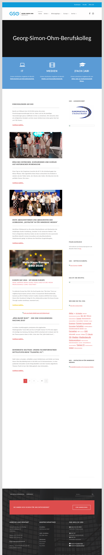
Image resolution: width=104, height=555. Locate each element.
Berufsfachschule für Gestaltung (74, 316)
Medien (75, 337)
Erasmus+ (72, 323)
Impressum (29, 494)
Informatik (72, 334)
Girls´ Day (82, 331)
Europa (65, 13)
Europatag (72, 326)
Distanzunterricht (86, 318)
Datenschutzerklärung (17, 494)
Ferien (85, 328)
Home (40, 13)
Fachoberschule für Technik (76, 328)
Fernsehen (73, 331)
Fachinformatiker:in (88, 326)
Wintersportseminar (78, 348)
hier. (80, 248)
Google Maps (79, 543)
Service (73, 13)
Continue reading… (18, 125)
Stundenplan (77, 4)
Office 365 (91, 4)
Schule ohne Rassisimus (73, 342)
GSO (86, 331)
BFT (85, 316)
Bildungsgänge (55, 13)
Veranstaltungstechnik (88, 345)
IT (86, 334)
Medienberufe (85, 337)
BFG (82, 316)
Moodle (85, 4)
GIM (79, 331)
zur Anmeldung (81, 507)
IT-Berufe (90, 334)
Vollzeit (71, 348)
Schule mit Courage (84, 340)
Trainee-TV (81, 345)
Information (78, 334)
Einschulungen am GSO (22, 104)
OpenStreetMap (80, 545)
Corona (78, 318)
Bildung (89, 316)
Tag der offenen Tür (87, 342)
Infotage (83, 334)
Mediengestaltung (75, 340)
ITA (70, 337)
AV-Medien (79, 313)
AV (74, 313)
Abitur (71, 313)
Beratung (85, 313)
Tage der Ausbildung (72, 345)
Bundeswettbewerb (72, 318)
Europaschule (86, 323)
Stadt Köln (80, 342)
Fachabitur (80, 326)
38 (42, 381)
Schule (46, 13)
